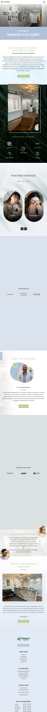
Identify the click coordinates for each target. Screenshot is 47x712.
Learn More (23, 76)
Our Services (23, 654)
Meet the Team (23, 404)
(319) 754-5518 (25, 690)
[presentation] (5, 290)
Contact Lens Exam (23, 671)
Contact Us (23, 660)
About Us (23, 652)
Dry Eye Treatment (23, 674)
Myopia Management (24, 673)
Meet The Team (23, 656)
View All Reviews (23, 619)
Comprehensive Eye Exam (23, 669)
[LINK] (3, 140)
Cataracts (23, 676)
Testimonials (23, 658)
